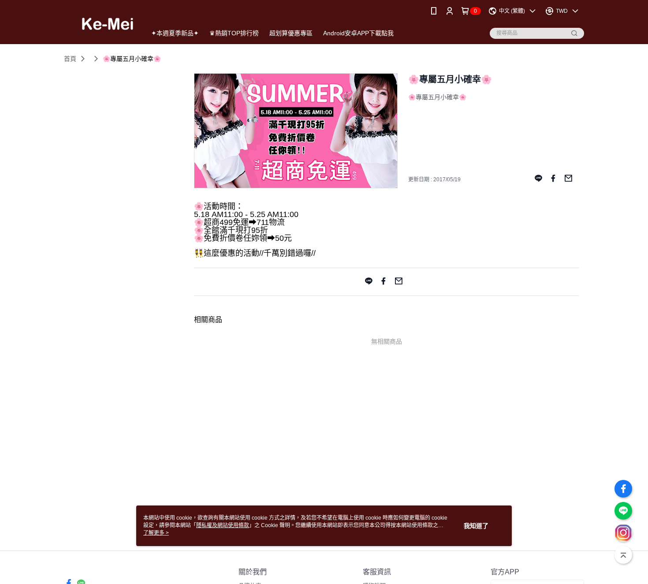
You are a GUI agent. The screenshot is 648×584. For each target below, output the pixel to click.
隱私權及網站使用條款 (222, 525)
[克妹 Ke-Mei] (100, 23)
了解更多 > (156, 533)
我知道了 (476, 525)
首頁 (70, 58)
